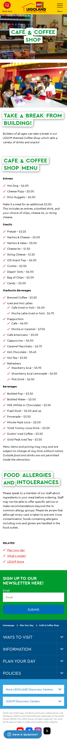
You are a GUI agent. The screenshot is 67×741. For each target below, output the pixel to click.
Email (6, 590)
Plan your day (16, 550)
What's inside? (16, 556)
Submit (33, 609)
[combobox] (33, 689)
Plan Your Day (27, 625)
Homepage (8, 625)
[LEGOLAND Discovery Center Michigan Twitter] (47, 730)
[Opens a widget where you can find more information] (23, 734)
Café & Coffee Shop (49, 625)
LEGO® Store (15, 561)
